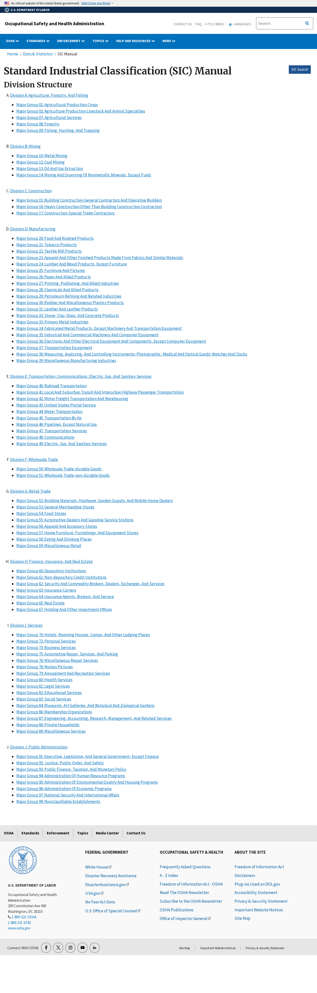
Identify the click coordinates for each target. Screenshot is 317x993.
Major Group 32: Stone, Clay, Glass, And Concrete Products (67, 315)
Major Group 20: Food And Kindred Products (55, 238)
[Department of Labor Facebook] (46, 948)
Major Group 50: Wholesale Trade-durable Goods (59, 469)
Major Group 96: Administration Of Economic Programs (64, 788)
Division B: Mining (25, 146)
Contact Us (183, 24)
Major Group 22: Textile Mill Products (49, 251)
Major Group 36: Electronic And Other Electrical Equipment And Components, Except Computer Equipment (111, 341)
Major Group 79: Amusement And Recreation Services (63, 673)
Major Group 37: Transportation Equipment (54, 347)
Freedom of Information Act (259, 867)
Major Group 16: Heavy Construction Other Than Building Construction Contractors (89, 206)
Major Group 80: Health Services (44, 679)
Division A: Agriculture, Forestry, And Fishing (49, 95)
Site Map (242, 918)
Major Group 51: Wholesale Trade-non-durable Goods (63, 475)
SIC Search (299, 69)
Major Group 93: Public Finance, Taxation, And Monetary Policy (71, 769)
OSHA (10, 41)
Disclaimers (245, 875)
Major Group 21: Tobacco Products (46, 244)
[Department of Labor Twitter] (58, 948)
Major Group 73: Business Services (46, 647)
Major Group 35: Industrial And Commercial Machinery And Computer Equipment (87, 335)
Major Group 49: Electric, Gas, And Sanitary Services (61, 443)
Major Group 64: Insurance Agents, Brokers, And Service (65, 596)
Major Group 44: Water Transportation (49, 411)
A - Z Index (169, 875)
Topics (98, 41)
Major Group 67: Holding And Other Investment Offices (64, 609)
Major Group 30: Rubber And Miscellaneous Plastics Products (70, 302)
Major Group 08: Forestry (37, 124)
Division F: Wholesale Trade (34, 459)
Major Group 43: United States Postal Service (56, 405)
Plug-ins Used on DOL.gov (257, 884)
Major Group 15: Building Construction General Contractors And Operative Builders (89, 200)
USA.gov (92, 893)
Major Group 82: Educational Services (49, 692)
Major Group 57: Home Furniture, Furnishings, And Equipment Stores (77, 532)
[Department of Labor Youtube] (82, 948)
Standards (36, 41)
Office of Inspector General (183, 918)
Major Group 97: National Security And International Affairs (67, 795)
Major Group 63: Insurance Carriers (46, 590)
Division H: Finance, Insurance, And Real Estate (51, 561)
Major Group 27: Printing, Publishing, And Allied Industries (67, 283)
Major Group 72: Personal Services (46, 641)
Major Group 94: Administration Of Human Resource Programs (70, 775)
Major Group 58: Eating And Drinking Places (54, 539)
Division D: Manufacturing (32, 229)
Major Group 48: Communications (45, 437)
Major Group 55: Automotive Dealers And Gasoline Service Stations (74, 520)
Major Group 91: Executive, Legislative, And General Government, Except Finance (87, 756)
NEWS (167, 41)
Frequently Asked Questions (185, 867)
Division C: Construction (31, 191)
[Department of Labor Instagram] (70, 948)
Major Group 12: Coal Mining (40, 162)
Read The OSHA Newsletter (184, 892)
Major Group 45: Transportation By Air (49, 418)
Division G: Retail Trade (30, 491)
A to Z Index (214, 24)
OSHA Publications (176, 910)
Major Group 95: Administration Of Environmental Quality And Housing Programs (87, 782)
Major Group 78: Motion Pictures (44, 667)
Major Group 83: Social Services (43, 699)
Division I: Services (26, 625)
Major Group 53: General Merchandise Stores (55, 507)
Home (12, 54)
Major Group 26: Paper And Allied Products (53, 277)
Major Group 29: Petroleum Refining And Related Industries (68, 296)
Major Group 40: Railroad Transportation (51, 385)
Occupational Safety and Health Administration (54, 23)
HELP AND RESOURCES (133, 41)
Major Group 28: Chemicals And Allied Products (57, 289)
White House (96, 867)
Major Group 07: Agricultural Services (49, 117)
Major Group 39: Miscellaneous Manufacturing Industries (66, 360)
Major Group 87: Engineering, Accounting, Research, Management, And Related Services (94, 718)
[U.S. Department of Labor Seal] (23, 860)
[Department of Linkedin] (94, 948)
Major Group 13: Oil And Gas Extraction (49, 168)
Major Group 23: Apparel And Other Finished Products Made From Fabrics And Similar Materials (99, 257)
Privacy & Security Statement (261, 901)
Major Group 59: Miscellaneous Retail (48, 545)
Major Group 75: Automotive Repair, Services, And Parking (67, 654)
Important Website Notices (259, 910)
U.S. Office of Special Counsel (111, 911)
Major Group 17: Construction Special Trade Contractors (65, 213)
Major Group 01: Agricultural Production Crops (57, 104)
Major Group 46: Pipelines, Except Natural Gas (56, 424)
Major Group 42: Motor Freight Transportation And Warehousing (72, 398)
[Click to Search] (307, 23)
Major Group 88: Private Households (47, 724)
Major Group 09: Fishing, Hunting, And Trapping (58, 130)
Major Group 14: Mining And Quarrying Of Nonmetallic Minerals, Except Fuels (83, 175)
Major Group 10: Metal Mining (41, 155)
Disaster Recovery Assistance (110, 875)
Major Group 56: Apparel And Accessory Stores (56, 526)
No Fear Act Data (100, 902)
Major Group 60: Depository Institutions (51, 571)
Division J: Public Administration (38, 747)
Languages (242, 24)
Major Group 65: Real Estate (40, 603)
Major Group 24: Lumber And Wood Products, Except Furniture (71, 264)
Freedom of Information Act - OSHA (191, 884)
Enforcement (69, 41)
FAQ (199, 24)
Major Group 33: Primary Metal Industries (52, 322)
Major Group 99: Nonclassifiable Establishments (58, 801)
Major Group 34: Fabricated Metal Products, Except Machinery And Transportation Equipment (99, 328)
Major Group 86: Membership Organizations (54, 712)
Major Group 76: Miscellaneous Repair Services (57, 660)
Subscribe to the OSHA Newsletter (191, 901)
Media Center (107, 833)
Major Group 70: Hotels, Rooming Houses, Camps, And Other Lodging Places (83, 634)
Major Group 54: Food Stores (41, 513)
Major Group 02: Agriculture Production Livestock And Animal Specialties (80, 111)
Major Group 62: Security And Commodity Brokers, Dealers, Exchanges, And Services (90, 583)
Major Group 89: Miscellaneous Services (51, 731)
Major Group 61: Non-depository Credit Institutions (61, 577)
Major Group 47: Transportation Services (51, 431)
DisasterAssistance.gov (105, 884)
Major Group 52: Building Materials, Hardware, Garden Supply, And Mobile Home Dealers (94, 500)
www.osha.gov (19, 928)
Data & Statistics (38, 54)
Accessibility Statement (256, 892)
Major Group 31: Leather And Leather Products (57, 309)
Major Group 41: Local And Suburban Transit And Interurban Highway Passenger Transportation (100, 392)
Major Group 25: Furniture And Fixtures (50, 270)
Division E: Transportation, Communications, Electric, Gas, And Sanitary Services (81, 376)
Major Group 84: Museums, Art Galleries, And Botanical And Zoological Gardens (85, 705)
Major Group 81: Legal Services (43, 686)
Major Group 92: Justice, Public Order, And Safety (60, 763)
